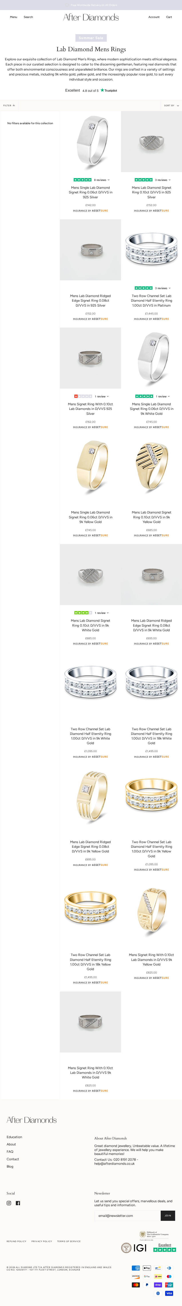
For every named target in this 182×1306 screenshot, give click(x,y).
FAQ (10, 1152)
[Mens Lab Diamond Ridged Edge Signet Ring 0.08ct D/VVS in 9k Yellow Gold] (90, 795)
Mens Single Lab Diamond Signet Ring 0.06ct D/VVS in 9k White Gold (151, 409)
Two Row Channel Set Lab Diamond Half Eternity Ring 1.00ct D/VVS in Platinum (151, 300)
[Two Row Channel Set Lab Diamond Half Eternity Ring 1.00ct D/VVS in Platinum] (151, 249)
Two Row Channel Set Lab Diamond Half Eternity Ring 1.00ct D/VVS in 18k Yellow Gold (90, 962)
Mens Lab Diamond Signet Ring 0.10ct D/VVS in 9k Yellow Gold (151, 517)
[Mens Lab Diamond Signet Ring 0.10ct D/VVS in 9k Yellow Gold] (151, 466)
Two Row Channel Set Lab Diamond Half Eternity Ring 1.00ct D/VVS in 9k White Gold (90, 736)
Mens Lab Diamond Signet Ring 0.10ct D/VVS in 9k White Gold (90, 625)
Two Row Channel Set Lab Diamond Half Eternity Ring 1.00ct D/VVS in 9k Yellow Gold (151, 849)
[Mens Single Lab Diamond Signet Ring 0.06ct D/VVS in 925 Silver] (90, 141)
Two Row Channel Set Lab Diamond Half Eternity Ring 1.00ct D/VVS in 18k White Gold (151, 736)
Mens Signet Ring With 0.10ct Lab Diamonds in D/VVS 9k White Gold (90, 1073)
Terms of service (69, 1241)
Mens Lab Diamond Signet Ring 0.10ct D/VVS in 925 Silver (151, 192)
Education (14, 1137)
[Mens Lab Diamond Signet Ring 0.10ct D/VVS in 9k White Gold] (90, 574)
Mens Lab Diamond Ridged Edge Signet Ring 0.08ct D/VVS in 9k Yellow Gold (90, 847)
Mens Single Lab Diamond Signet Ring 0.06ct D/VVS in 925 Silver (90, 192)
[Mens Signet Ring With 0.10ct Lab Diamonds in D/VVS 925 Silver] (90, 358)
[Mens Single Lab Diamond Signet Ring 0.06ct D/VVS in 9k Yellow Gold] (90, 466)
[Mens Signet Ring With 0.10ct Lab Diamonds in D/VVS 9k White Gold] (90, 1021)
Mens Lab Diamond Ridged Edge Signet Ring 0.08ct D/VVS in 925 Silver (90, 300)
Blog (10, 1166)
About (11, 1144)
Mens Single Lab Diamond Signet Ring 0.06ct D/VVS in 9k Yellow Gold (90, 517)
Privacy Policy (42, 1241)
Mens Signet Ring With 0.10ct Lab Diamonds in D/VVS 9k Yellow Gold (151, 959)
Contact (13, 1159)
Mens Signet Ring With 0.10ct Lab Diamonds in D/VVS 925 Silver (90, 409)
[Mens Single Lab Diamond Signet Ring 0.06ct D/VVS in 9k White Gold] (151, 358)
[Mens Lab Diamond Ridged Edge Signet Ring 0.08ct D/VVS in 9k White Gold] (151, 574)
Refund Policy (16, 1241)
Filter (7, 105)
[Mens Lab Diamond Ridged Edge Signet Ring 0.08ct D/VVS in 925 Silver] (90, 249)
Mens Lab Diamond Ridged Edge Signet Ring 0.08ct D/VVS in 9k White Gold (151, 625)
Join (168, 1215)
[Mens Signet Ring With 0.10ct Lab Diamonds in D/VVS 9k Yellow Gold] (151, 908)
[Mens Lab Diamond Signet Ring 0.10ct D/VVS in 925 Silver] (151, 141)
